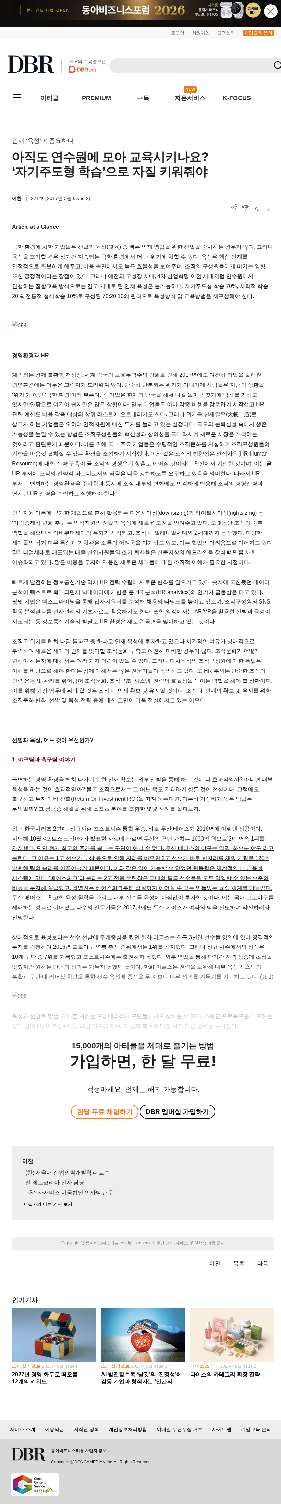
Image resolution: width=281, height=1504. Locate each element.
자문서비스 (190, 98)
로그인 (177, 32)
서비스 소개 (22, 1429)
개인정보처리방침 (128, 1429)
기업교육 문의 (258, 32)
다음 (262, 1263)
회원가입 (201, 32)
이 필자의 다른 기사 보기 (47, 1204)
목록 (238, 1263)
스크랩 (268, 208)
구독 (143, 98)
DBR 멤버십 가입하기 (177, 1111)
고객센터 (226, 32)
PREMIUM (96, 98)
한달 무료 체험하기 (105, 1111)
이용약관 (54, 1429)
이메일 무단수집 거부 (180, 1429)
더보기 (234, 207)
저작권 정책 (86, 1429)
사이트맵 (221, 1429)
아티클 (49, 98)
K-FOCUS (237, 98)
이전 (214, 1263)
